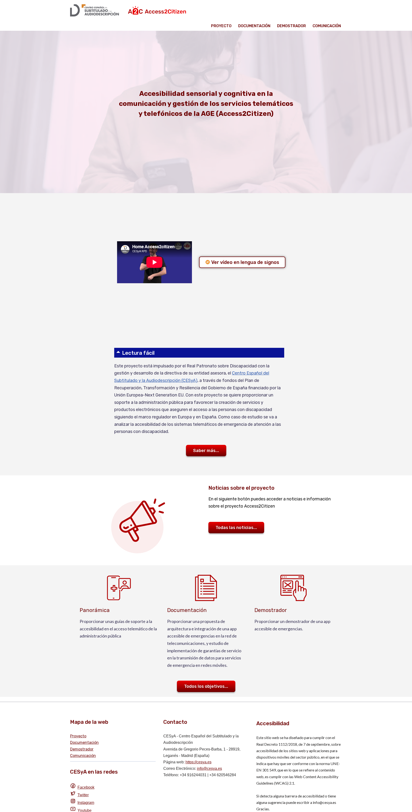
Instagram (85, 803)
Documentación (254, 26)
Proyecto (221, 26)
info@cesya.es (209, 768)
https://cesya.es (198, 762)
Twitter (83, 795)
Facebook (85, 787)
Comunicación (327, 26)
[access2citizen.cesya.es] (129, 10)
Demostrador (291, 26)
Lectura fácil (138, 353)
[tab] (199, 352)
